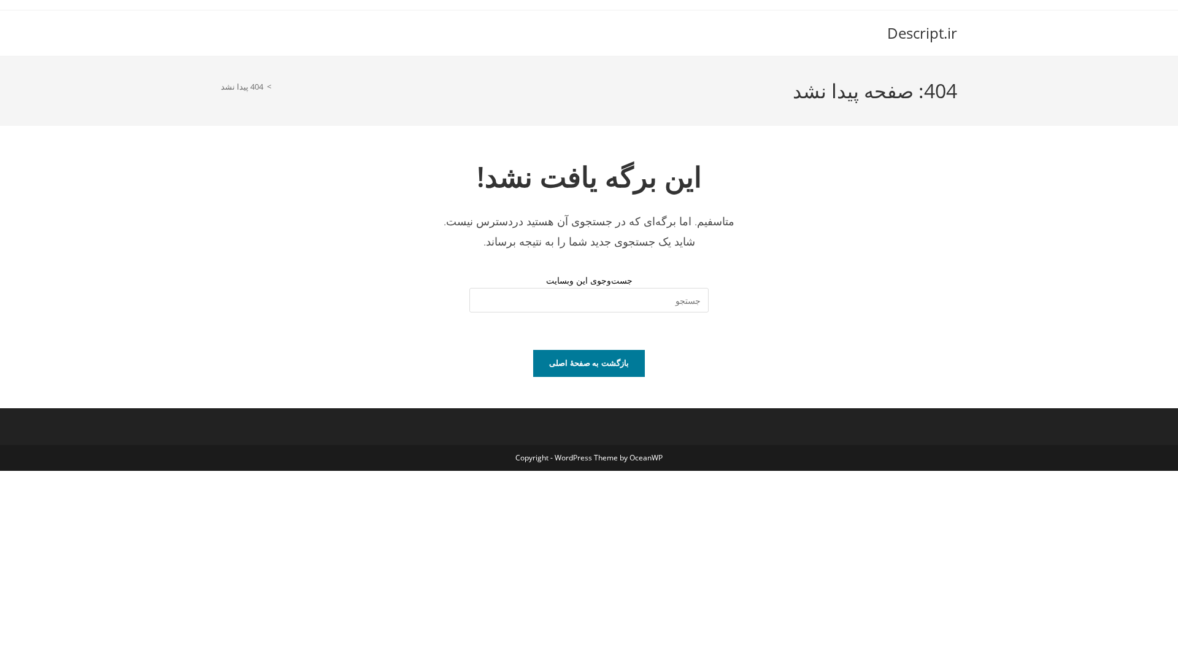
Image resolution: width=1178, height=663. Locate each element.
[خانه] (278, 86)
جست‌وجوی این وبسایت (589, 280)
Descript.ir (922, 33)
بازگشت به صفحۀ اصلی (589, 362)
